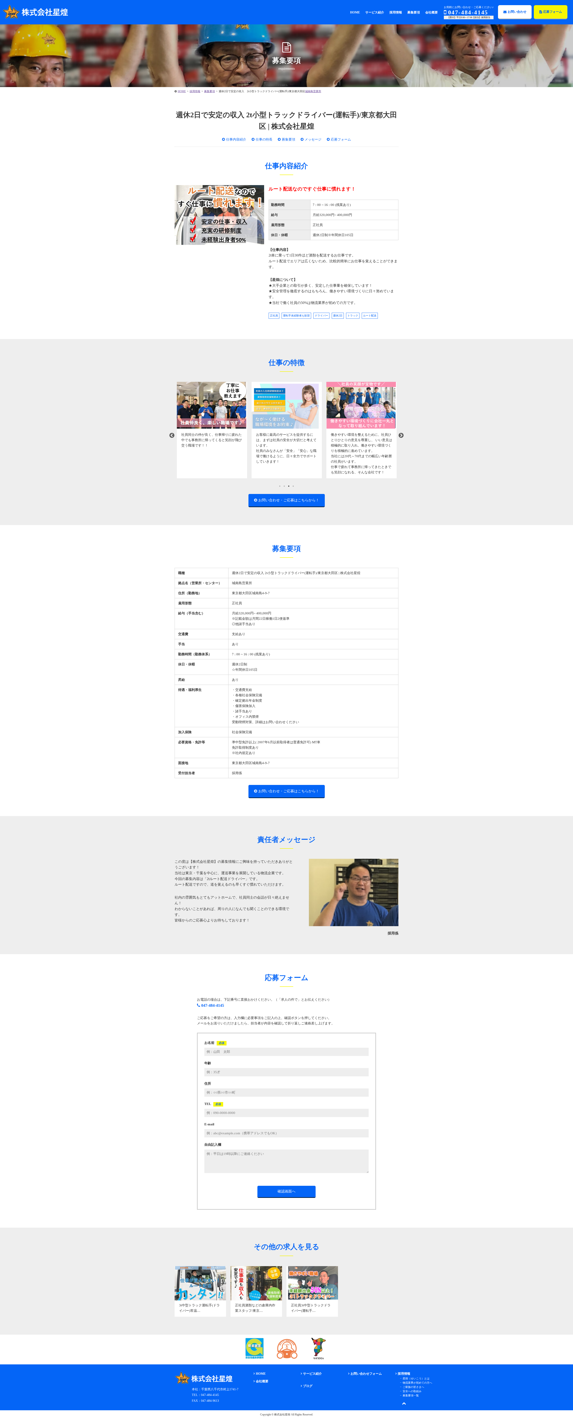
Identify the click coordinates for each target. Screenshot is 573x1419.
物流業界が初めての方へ (417, 1382)
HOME (261, 1373)
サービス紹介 (312, 1373)
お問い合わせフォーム (366, 1373)
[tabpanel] (212, 430)
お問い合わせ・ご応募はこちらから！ (288, 500)
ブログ (307, 1386)
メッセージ (313, 139)
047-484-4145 (468, 12)
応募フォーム (552, 11)
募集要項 (288, 139)
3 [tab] (288, 486)
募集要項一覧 (411, 1395)
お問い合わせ (517, 11)
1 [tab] (280, 486)
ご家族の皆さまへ (413, 1387)
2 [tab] (284, 486)
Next (401, 435)
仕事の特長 (264, 139)
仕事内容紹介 (236, 139)
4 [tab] (293, 486)
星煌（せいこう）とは (416, 1378)
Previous (172, 435)
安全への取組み (412, 1391)
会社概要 (262, 1381)
